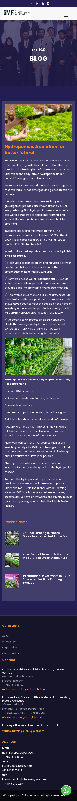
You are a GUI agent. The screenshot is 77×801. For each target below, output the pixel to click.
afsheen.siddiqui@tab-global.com (23, 717)
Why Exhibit (9, 641)
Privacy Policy (10, 653)
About (6, 636)
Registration (9, 647)
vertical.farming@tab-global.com (23, 731)
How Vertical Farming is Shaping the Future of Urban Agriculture (46, 556)
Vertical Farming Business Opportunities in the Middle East (46, 534)
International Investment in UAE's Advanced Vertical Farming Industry (46, 579)
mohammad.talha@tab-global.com (24, 689)
